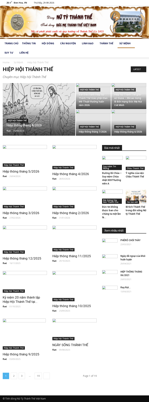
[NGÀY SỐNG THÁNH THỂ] (74, 329)
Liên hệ (24, 52)
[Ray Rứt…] (110, 291)
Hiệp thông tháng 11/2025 (71, 256)
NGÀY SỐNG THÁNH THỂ (70, 345)
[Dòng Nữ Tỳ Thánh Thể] (74, 22)
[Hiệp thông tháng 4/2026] (74, 157)
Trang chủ (11, 43)
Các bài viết (132, 202)
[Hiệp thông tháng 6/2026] (128, 123)
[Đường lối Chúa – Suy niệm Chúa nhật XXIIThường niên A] (112, 163)
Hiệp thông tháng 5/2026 (21, 171)
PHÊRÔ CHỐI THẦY (130, 240)
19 (38, 376)
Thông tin (29, 43)
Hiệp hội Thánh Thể (17, 121)
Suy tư (8, 52)
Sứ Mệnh (125, 43)
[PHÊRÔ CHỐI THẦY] (110, 244)
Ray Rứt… (125, 287)
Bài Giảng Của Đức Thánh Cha (110, 201)
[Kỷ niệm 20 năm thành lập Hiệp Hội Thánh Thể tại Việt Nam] (25, 282)
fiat (9, 130)
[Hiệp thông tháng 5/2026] (25, 156)
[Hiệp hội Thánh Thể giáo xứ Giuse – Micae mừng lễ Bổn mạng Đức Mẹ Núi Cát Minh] (128, 96)
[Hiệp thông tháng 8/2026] (39, 114)
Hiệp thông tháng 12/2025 (22, 258)
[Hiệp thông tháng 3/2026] (25, 197)
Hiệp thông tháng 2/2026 (70, 213)
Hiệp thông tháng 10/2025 (71, 306)
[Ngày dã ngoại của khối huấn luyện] (110, 259)
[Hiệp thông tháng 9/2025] (25, 334)
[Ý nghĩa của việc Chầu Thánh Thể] (136, 163)
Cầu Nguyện (68, 43)
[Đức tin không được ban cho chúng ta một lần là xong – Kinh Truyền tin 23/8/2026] (112, 197)
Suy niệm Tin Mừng (109, 167)
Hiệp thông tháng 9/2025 (21, 354)
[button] (141, 48)
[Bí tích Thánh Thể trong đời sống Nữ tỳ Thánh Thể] (136, 197)
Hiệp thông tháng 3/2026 (21, 213)
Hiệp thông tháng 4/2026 (70, 174)
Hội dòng (48, 43)
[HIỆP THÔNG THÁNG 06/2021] (110, 275)
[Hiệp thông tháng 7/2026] (93, 123)
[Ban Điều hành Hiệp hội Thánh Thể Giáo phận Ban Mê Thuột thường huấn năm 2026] (93, 96)
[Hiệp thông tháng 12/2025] (25, 240)
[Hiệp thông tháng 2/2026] (74, 197)
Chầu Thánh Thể (135, 168)
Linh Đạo (88, 43)
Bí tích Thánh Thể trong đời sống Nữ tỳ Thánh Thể (136, 210)
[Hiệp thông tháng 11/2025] (74, 238)
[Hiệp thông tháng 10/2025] (74, 286)
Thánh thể (106, 43)
